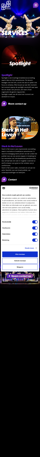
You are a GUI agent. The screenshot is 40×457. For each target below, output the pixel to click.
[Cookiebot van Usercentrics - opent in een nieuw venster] (29, 188)
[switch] (35, 228)
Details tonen (29, 248)
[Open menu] (35, 5)
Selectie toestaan (20, 261)
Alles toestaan (20, 254)
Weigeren (20, 267)
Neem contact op (21, 275)
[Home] (6, 5)
